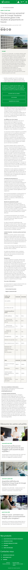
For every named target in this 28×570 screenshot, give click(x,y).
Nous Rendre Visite (7, 557)
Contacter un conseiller (8, 555)
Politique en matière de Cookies (18, 563)
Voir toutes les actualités (8, 7)
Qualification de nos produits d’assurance (13, 538)
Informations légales (16, 562)
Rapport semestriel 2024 (10, 291)
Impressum (8, 562)
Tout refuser (14, 97)
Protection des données (6, 563)
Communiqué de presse (10, 289)
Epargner (6, 545)
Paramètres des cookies (14, 101)
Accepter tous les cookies (14, 93)
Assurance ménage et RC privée (10, 543)
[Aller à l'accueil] (6, 2)
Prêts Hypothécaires (8, 547)
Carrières (5, 559)
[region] (14, 94)
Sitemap (14, 565)
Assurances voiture (8, 541)
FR (22, 2)
